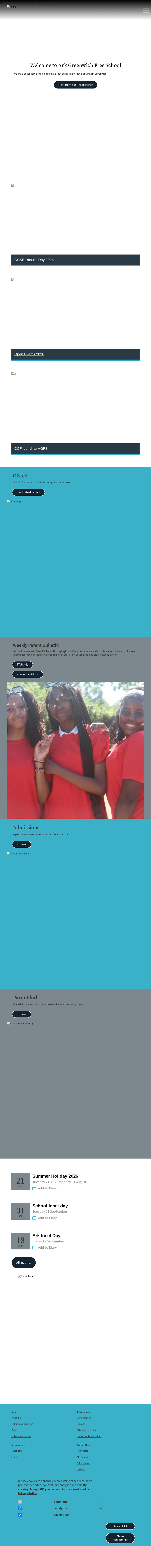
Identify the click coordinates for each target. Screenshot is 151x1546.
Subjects (81, 1424)
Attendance (82, 1457)
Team (14, 1430)
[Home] (21, 7)
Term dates (82, 1451)
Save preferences (120, 1538)
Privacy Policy (27, 1493)
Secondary (16, 1451)
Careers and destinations (89, 1436)
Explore (22, 844)
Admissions (17, 1445)
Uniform (81, 1469)
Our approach (84, 1417)
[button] (100, 1502)
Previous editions (27, 674)
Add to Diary (47, 1188)
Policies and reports (21, 1436)
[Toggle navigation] (146, 10)
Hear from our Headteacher (75, 85)
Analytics (61, 1508)
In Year (14, 1457)
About (14, 1412)
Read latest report (28, 492)
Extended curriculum (87, 1430)
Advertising (61, 1515)
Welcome (16, 1417)
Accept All (120, 1526)
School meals (83, 1463)
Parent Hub (83, 1445)
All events (23, 1262)
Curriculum (83, 1412)
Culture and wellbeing (22, 1424)
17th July (22, 665)
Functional (61, 1502)
